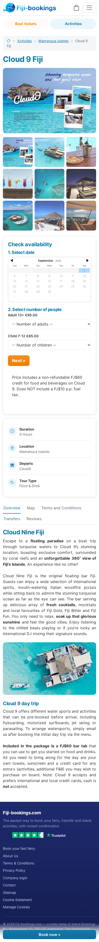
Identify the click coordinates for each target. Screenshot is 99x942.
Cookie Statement (17, 900)
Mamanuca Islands (53, 41)
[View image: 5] (49, 184)
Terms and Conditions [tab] (61, 507)
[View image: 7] (18, 216)
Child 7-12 (23, 336)
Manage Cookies (16, 907)
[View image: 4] (18, 184)
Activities (73, 23)
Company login (15, 878)
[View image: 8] (49, 216)
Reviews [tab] (34, 518)
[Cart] (76, 8)
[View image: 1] (18, 152)
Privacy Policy (14, 870)
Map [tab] (31, 507)
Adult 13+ (22, 315)
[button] (11, 262)
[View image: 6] (81, 184)
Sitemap (9, 892)
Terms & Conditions (18, 863)
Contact (9, 885)
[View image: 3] (81, 152)
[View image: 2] (49, 152)
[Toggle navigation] (89, 8)
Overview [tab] (11, 507)
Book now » (50, 934)
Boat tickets (26, 23)
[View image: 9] (81, 216)
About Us (10, 856)
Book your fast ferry (19, 848)
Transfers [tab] (11, 518)
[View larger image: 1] (49, 100)
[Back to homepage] (9, 41)
